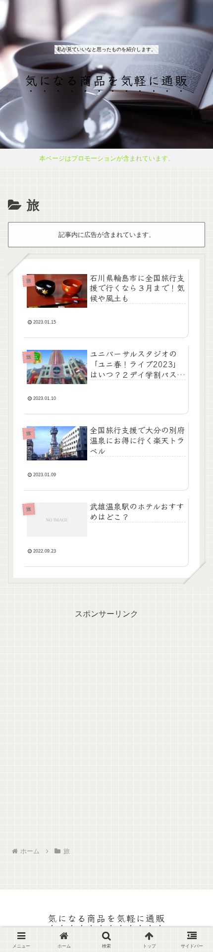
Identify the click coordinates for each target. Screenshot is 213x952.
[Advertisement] (106, 728)
